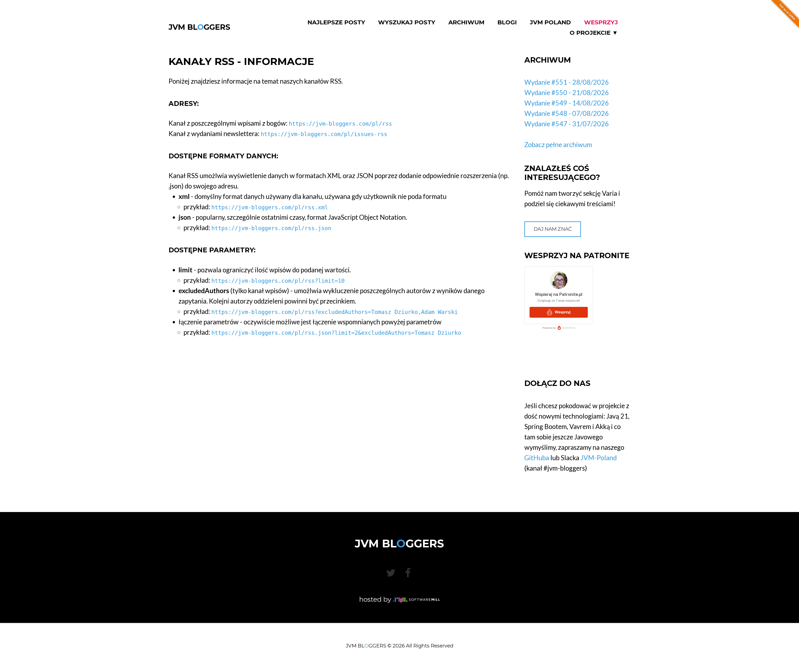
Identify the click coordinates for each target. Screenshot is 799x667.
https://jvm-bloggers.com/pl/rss (340, 123)
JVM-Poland (599, 458)
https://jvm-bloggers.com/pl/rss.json (271, 228)
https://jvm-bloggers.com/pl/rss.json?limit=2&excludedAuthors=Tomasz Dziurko (336, 333)
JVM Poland (550, 22)
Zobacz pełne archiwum (558, 144)
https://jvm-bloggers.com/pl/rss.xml (269, 207)
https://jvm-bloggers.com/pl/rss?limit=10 (278, 281)
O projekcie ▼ (594, 32)
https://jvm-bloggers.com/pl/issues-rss (324, 134)
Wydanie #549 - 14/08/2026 (566, 103)
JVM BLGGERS (199, 27)
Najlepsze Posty (336, 22)
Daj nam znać (552, 229)
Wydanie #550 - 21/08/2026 (566, 92)
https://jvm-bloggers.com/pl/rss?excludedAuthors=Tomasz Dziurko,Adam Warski (334, 312)
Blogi (507, 22)
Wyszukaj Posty (406, 22)
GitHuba (536, 458)
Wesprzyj (601, 22)
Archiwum (466, 22)
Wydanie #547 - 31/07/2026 (566, 124)
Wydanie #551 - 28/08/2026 (566, 82)
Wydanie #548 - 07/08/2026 (566, 113)
